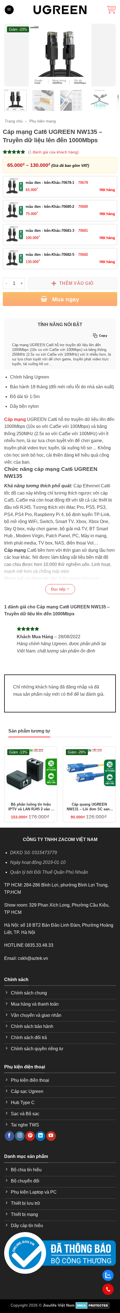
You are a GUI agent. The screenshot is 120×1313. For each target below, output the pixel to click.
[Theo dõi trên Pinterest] (30, 1136)
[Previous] (12, 55)
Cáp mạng (15, 419)
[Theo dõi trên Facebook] (9, 1136)
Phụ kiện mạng (42, 121)
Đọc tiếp (59, 589)
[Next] (108, 55)
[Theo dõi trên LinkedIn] (40, 1136)
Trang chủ (14, 121)
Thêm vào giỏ (76, 283)
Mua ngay (64, 299)
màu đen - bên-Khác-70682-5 (57, 254)
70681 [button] (83, 230)
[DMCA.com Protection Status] (92, 1305)
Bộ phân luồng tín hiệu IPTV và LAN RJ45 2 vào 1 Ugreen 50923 (30, 807)
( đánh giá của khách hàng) (53, 152)
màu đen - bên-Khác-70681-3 (57, 230)
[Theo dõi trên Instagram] (20, 1136)
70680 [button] (83, 206)
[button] (9, 10)
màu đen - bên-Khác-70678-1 (57, 182)
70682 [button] (83, 254)
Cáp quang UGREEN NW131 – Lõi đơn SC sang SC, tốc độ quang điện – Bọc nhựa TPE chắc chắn (89, 807)
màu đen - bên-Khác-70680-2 (57, 206)
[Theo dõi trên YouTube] (51, 1136)
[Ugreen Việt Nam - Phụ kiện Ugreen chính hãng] (60, 9)
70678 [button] (83, 182)
